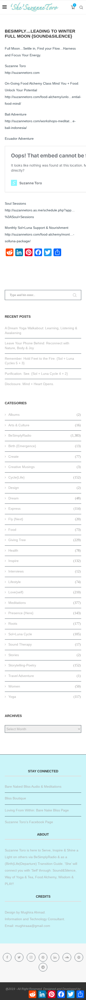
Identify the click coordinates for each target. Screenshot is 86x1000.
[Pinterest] (43, 957)
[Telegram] (43, 967)
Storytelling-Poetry (44, 665)
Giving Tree (44, 540)
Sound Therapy (44, 644)
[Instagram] (32, 957)
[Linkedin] (55, 957)
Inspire (44, 561)
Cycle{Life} (44, 477)
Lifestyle (44, 582)
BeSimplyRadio (44, 435)
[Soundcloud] (67, 957)
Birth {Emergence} (44, 446)
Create (44, 456)
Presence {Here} (44, 613)
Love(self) (44, 592)
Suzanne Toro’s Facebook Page (29, 822)
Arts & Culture (44, 425)
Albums (44, 414)
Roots (44, 623)
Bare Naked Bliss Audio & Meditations (33, 786)
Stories (44, 655)
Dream (44, 498)
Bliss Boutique (15, 798)
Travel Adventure (44, 676)
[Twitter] (20, 957)
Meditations (44, 603)
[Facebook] (8, 957)
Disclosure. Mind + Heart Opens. (29, 384)
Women (44, 686)
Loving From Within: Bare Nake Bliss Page (37, 810)
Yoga (44, 697)
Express (44, 508)
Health (44, 550)
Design (44, 488)
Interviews (44, 571)
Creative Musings (44, 467)
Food (44, 530)
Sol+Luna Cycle (44, 634)
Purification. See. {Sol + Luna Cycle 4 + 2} (36, 374)
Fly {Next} (44, 519)
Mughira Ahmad (32, 912)
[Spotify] (78, 957)
